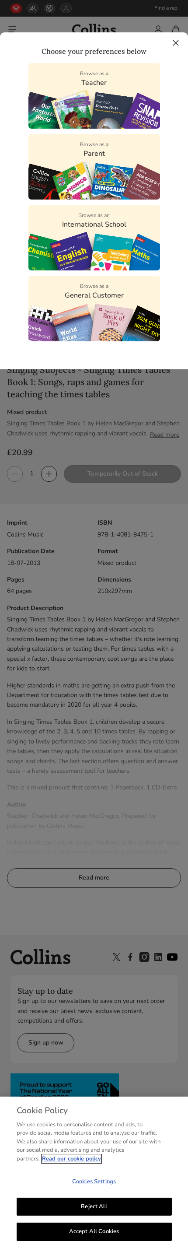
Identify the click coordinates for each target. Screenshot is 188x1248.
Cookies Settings (94, 1181)
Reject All (94, 1206)
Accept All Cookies (94, 1231)
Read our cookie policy (71, 1159)
